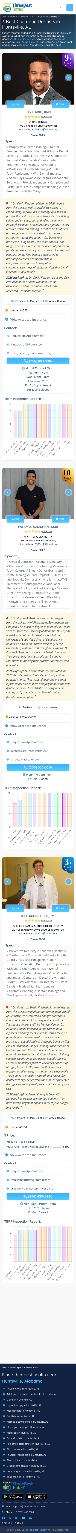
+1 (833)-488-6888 (24, 1512)
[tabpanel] (38, 79)
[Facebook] (3, 1518)
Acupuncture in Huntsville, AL (22, 1388)
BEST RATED (8, 16)
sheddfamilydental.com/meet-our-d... (33, 1188)
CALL (16, 104)
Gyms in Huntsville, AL (19, 1399)
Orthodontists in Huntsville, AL (23, 1438)
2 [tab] (34, 96)
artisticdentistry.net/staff (26, 759)
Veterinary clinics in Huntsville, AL (25, 1471)
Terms (19, 1523)
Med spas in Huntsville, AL (21, 1432)
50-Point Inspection (24, 39)
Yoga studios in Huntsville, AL (23, 1476)
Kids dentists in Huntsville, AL (23, 1410)
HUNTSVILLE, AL (26, 16)
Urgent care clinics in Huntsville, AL (26, 1465)
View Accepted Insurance (25, 319)
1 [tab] (32, 96)
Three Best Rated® (36, 1529)
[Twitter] (10, 1518)
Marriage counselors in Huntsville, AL (27, 1421)
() (46, 116)
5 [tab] (43, 96)
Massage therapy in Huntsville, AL (25, 1427)
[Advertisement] (38, 1325)
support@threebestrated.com (29, 1506)
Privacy (7, 1523)
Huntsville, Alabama (22, 1381)
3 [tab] (37, 96)
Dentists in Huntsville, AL (20, 1416)
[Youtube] (23, 1518)
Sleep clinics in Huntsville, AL (22, 1460)
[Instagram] (16, 1518)
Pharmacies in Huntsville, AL (22, 1449)
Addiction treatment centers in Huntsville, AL (31, 1394)
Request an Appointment (27, 335)
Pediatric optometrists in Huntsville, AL (28, 1443)
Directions (51, 129)
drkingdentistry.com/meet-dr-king (31, 353)
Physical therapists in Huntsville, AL (26, 1454)
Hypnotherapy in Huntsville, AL (23, 1405)
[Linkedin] (30, 1518)
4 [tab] (40, 96)
